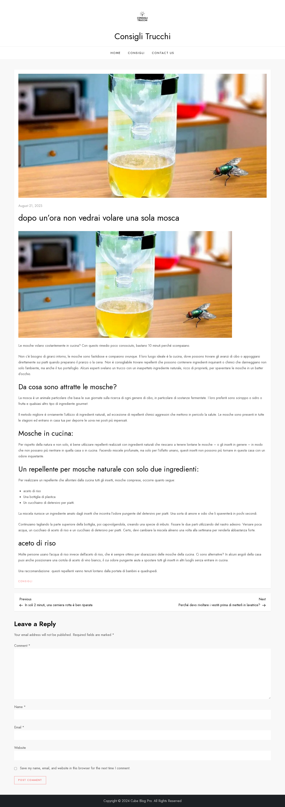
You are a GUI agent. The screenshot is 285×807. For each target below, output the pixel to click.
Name (20, 706)
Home (116, 53)
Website (20, 747)
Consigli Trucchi (142, 36)
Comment (22, 645)
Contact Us (163, 53)
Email (19, 727)
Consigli (136, 53)
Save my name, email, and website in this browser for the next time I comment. (75, 768)
